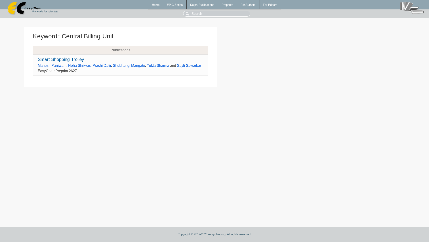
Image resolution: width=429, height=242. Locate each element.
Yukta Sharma (158, 65)
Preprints (227, 4)
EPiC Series (175, 4)
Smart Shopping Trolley (61, 59)
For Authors (248, 4)
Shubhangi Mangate (129, 65)
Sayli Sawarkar (189, 65)
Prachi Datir (102, 65)
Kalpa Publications (202, 4)
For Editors (270, 4)
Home (156, 4)
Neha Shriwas (79, 65)
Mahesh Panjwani (52, 65)
